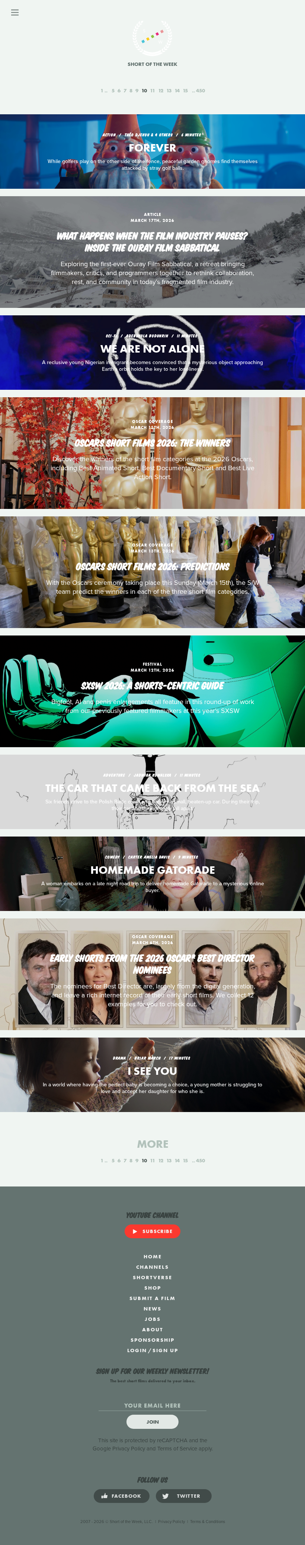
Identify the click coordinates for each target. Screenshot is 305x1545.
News (152, 1308)
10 (144, 90)
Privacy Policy (128, 1448)
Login (137, 1350)
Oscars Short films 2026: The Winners (152, 441)
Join (153, 1421)
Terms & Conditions (207, 1521)
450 (200, 90)
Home (153, 1256)
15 (185, 90)
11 (152, 90)
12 (160, 90)
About (152, 1329)
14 (177, 90)
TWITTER (188, 1496)
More (152, 1144)
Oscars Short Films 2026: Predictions (152, 565)
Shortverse (152, 1277)
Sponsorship (152, 1340)
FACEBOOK (126, 1496)
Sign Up (165, 1350)
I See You (152, 1071)
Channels (152, 1267)
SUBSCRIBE (157, 1231)
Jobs (153, 1319)
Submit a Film (152, 1298)
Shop (152, 1287)
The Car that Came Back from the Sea (152, 788)
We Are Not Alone (152, 349)
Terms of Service (177, 1448)
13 (168, 90)
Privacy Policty (171, 1521)
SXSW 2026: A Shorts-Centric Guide (152, 684)
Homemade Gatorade (152, 870)
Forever (152, 148)
